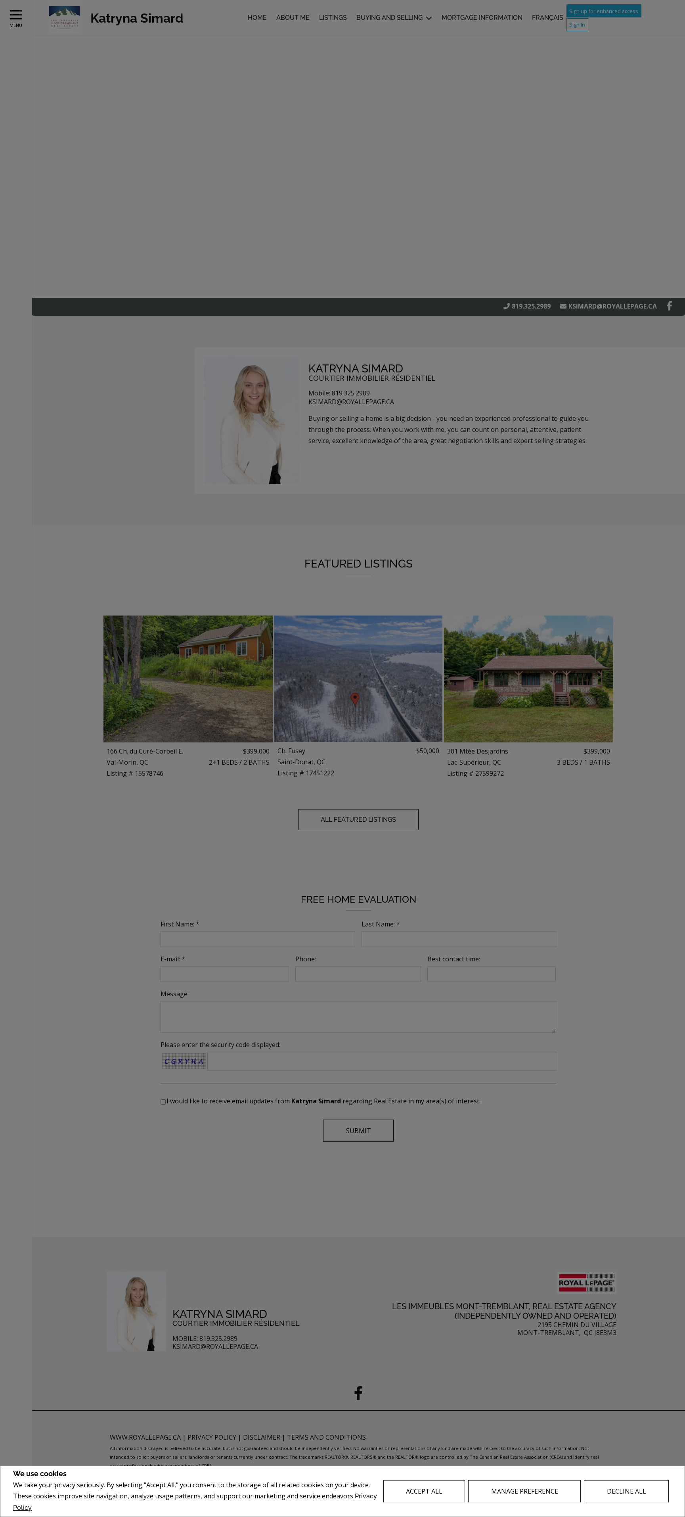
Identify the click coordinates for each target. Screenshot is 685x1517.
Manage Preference (524, 1491)
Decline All (626, 1491)
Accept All (424, 1491)
